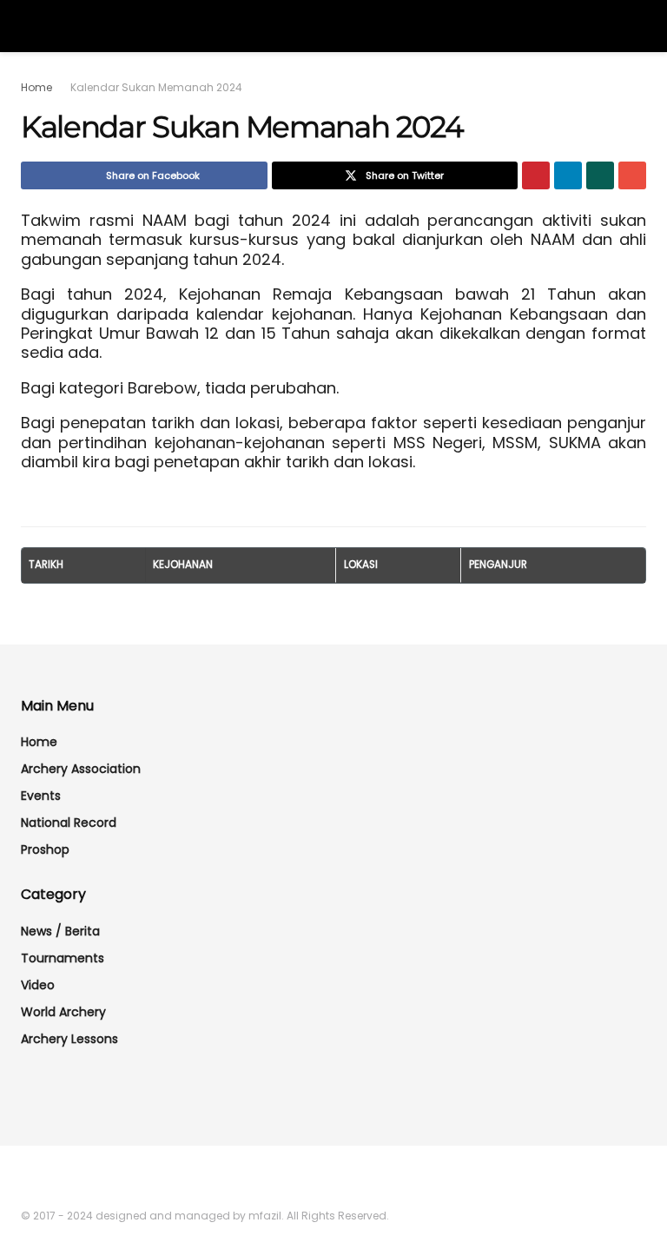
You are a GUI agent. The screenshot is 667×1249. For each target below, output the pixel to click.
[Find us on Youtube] (48, 1178)
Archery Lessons (69, 1038)
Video (38, 985)
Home (36, 87)
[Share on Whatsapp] (600, 175)
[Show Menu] (28, 26)
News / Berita (60, 931)
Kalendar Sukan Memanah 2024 (156, 87)
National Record (68, 822)
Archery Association (81, 768)
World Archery (63, 1012)
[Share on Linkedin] (568, 175)
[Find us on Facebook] (26, 1178)
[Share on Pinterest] (536, 175)
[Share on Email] (632, 175)
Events (41, 795)
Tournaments (62, 958)
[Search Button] (638, 26)
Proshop (45, 849)
